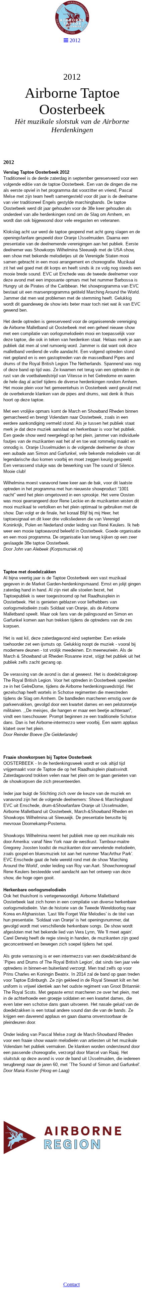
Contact (71, 1284)
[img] (72, 102)
